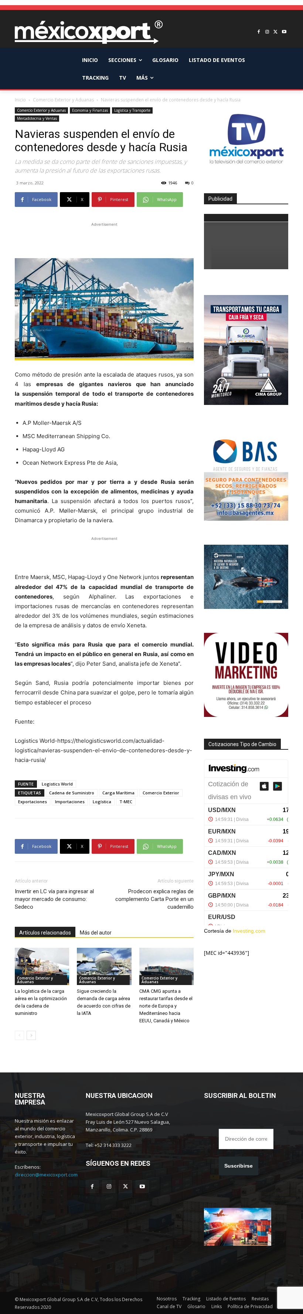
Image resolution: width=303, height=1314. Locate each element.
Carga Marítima (118, 792)
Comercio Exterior (161, 792)
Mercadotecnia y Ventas (37, 118)
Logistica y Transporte (132, 110)
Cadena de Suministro (71, 792)
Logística (102, 801)
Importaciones (70, 801)
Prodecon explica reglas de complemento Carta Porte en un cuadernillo (154, 899)
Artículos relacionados (45, 933)
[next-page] (31, 1035)
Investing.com (249, 931)
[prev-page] (19, 1035)
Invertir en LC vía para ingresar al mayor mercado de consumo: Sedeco (54, 899)
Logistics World (57, 784)
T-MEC (125, 801)
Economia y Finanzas (90, 110)
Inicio (20, 100)
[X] (275, 32)
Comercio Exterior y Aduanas (63, 100)
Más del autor (96, 933)
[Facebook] (259, 32)
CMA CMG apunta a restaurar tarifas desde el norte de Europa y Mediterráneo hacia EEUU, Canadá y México (166, 1005)
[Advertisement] (104, 239)
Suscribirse (238, 1166)
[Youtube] (284, 32)
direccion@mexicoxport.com (46, 1174)
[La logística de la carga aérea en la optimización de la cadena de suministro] (42, 966)
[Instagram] (267, 32)
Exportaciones (32, 801)
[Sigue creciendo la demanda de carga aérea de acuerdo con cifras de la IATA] (104, 966)
